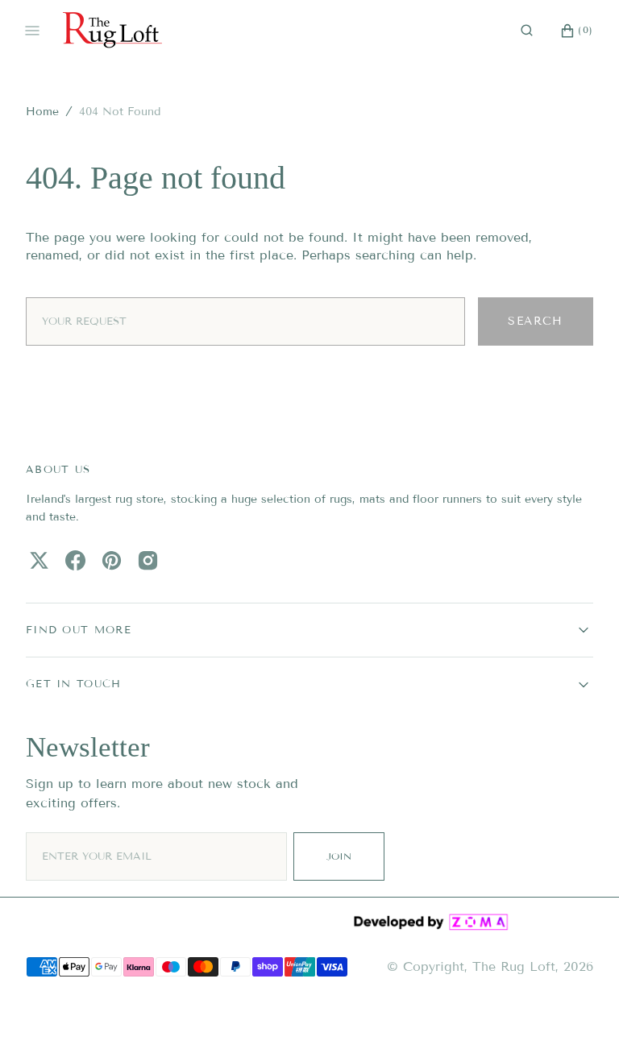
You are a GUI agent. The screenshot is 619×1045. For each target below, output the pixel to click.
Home (42, 111)
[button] (527, 30)
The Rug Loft (513, 966)
